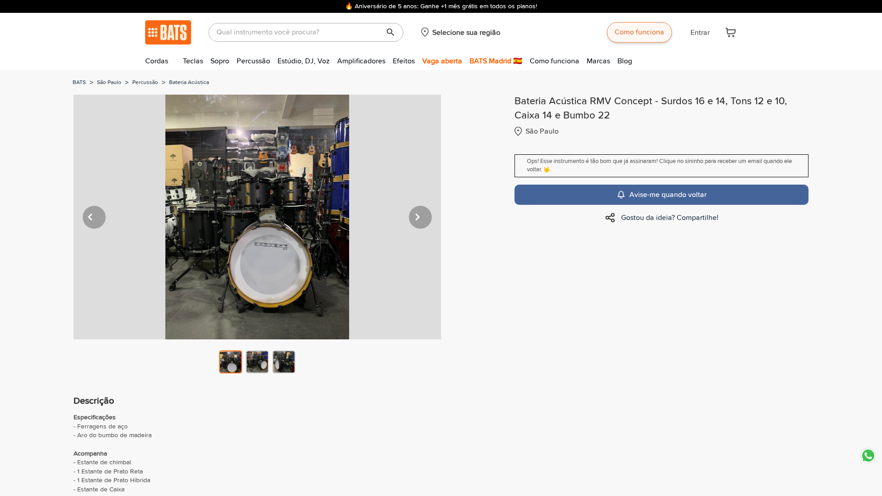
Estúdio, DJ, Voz (303, 61)
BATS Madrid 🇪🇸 (495, 61)
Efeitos (404, 61)
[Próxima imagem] (420, 217)
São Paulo (109, 82)
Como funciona (639, 32)
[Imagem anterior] (94, 217)
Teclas (193, 61)
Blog (624, 61)
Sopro (219, 61)
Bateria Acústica (189, 82)
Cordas (156, 61)
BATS (79, 82)
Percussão (253, 61)
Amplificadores (361, 61)
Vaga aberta (442, 61)
